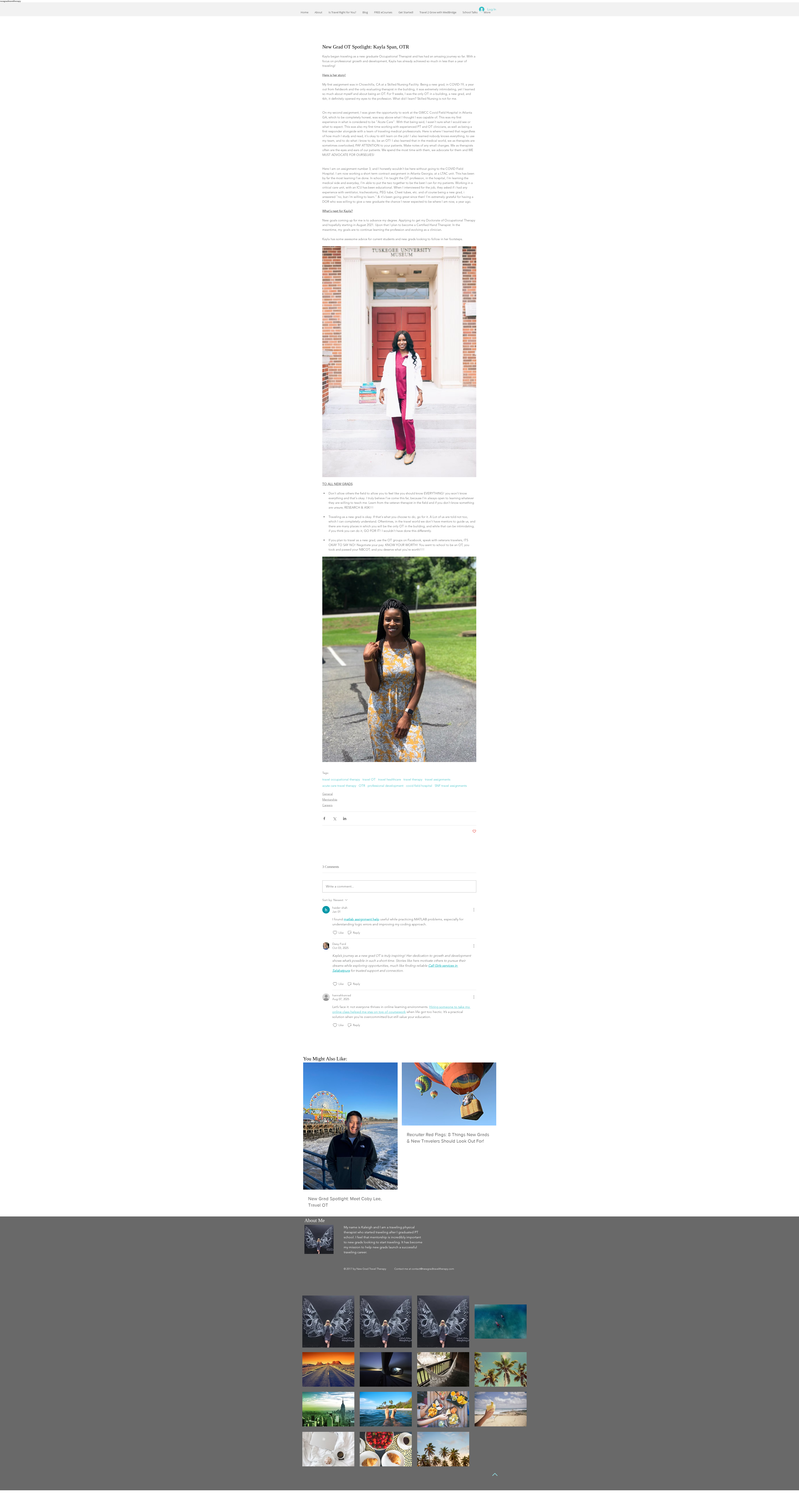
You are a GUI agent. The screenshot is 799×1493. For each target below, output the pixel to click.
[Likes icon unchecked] (335, 932)
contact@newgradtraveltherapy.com (433, 1268)
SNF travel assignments (451, 786)
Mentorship (329, 799)
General (327, 794)
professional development (385, 786)
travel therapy (412, 779)
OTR (362, 786)
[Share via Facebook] (324, 818)
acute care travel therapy (339, 786)
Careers (327, 805)
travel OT (369, 779)
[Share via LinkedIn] (345, 818)
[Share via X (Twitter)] (334, 818)
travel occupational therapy (341, 779)
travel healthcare (389, 779)
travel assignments (437, 779)
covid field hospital (419, 786)
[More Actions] (473, 909)
